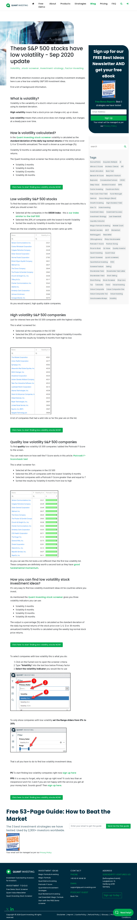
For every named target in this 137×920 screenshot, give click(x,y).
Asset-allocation (96, 171)
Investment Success (114, 212)
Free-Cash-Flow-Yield (98, 194)
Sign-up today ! (112, 895)
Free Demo (42, 5)
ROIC (112, 262)
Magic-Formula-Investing (100, 226)
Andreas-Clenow (111, 166)
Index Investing (104, 207)
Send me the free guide (118, 826)
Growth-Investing (97, 203)
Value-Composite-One (115, 289)
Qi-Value (106, 248)
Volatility (15, 68)
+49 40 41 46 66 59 (78, 878)
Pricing (103, 3)
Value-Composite (97, 289)
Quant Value (110, 253)
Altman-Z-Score (96, 166)
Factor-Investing (74, 68)
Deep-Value (94, 185)
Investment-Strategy (98, 216)
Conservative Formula (108, 180)
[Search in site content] (121, 3)
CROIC (122, 180)
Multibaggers (95, 235)
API (122, 166)
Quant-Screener (96, 257)
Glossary (105, 914)
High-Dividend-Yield (114, 203)
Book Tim (74, 896)
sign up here (69, 772)
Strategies (80, 3)
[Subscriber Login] (128, 3)
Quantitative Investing (47, 881)
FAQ (114, 3)
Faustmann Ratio (112, 189)
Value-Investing (116, 294)
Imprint (70, 914)
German (93, 198)
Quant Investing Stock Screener (19, 896)
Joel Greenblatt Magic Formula (50, 897)
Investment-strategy (52, 68)
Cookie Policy (80, 914)
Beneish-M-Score (97, 176)
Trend (108, 285)
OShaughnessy (96, 239)
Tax (91, 285)
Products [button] (65, 3)
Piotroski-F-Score (97, 244)
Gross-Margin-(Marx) (107, 198)
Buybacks (94, 180)
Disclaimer (61, 914)
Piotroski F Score (45, 884)
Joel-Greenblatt (115, 216)
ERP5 (120, 185)
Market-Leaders (96, 230)
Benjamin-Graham (113, 176)
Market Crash (118, 226)
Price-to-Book (95, 248)
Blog (93, 3)
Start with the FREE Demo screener (48, 902)
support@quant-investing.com (83, 887)
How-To (93, 207)
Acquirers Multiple (110, 162)
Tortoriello (99, 285)
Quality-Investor (119, 248)
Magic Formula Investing (48, 874)
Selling (108, 266)
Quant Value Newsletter (16, 892)
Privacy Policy (46, 852)
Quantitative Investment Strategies (48, 889)
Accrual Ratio (95, 162)
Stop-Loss (121, 280)
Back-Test (110, 171)
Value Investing (119, 285)
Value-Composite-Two (99, 294)
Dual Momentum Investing (49, 894)
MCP (107, 230)
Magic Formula (44, 877)
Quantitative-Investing (99, 262)
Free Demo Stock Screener (17, 889)
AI (120, 162)
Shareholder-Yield (97, 276)
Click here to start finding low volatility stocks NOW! (36, 187)
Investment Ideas (97, 212)
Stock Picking (95, 280)
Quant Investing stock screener (33, 137)
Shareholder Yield (97, 271)
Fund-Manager (116, 194)
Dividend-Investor (109, 185)
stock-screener (30, 68)
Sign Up (109, 118)
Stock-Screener (109, 280)
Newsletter (107, 235)
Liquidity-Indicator (97, 221)
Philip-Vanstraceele (112, 239)
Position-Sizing (112, 244)
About (52, 3)
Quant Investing (96, 253)
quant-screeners (112, 257)
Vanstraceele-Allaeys (98, 298)
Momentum (115, 230)
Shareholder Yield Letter (116, 271)
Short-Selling (112, 276)
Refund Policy (94, 914)
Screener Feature (96, 266)
